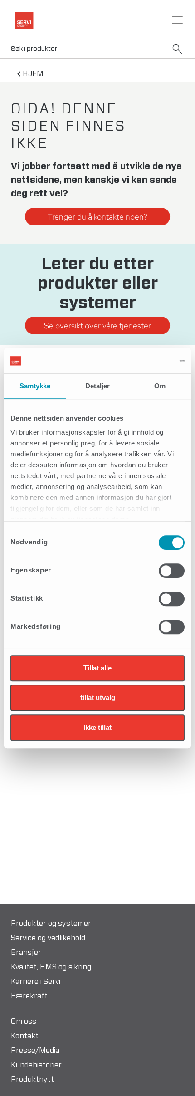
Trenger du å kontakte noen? (97, 216)
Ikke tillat (97, 727)
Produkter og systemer (51, 923)
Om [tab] (160, 386)
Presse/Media (35, 1050)
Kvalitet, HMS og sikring (51, 967)
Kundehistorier (36, 1065)
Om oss (23, 1021)
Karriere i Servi (35, 981)
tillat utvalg (97, 697)
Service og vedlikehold (48, 938)
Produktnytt (32, 1079)
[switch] (172, 570)
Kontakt (25, 1036)
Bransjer (26, 952)
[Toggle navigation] (177, 20)
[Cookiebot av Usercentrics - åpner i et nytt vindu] (145, 361)
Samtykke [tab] (35, 386)
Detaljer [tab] (97, 386)
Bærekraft (29, 996)
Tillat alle (97, 668)
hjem (33, 74)
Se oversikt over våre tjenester (97, 325)
